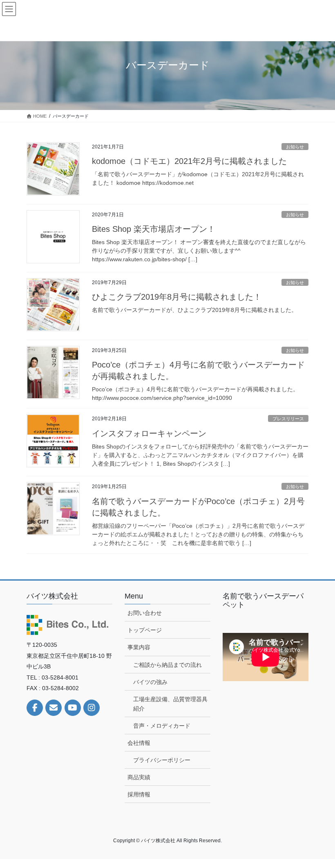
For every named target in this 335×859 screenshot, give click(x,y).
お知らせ (295, 146)
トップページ (144, 630)
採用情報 (138, 794)
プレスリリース (288, 418)
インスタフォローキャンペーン (149, 433)
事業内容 (138, 647)
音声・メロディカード (161, 725)
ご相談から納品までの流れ (167, 665)
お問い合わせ (144, 613)
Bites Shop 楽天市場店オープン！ (153, 228)
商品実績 (138, 777)
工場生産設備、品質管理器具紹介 (170, 704)
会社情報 (138, 743)
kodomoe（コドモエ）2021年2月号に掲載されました (189, 161)
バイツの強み (150, 682)
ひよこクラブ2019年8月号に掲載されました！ (176, 296)
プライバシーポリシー (161, 760)
